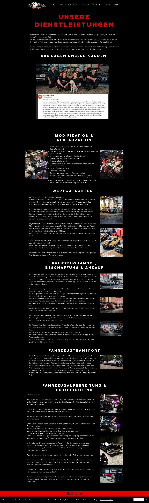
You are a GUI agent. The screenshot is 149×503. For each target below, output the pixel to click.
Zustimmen (138, 500)
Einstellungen (126, 500)
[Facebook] (68, 493)
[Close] (146, 499)
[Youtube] (80, 493)
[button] (72, 106)
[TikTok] (76, 493)
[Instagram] (72, 493)
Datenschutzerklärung (107, 500)
